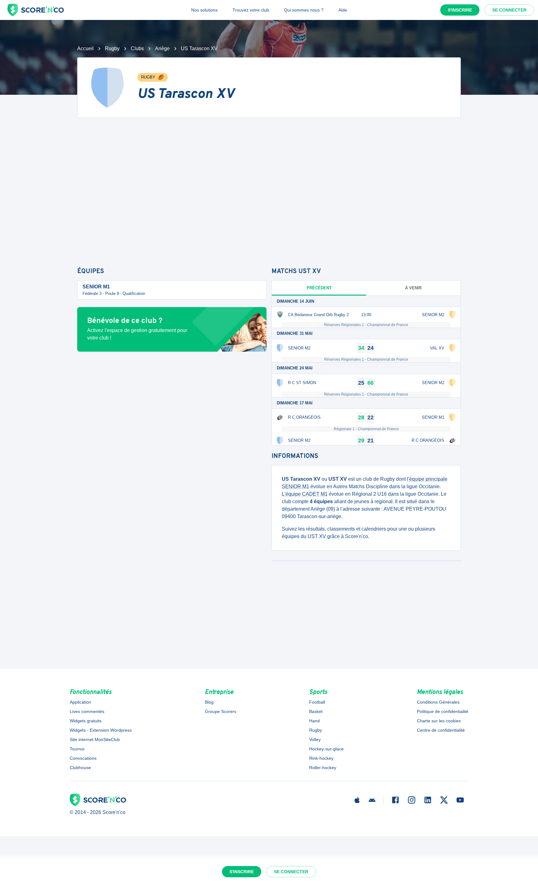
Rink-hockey (321, 758)
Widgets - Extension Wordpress (101, 730)
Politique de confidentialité (442, 711)
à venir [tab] (413, 288)
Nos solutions (204, 9)
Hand (314, 720)
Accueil (85, 48)
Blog (209, 702)
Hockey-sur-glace (326, 748)
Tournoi (77, 748)
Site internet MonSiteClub (95, 739)
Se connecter (509, 9)
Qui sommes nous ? (303, 9)
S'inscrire (460, 9)
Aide (342, 9)
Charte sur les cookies (439, 720)
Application (80, 702)
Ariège (162, 48)
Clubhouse (80, 767)
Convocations (83, 758)
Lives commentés (87, 711)
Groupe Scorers (220, 711)
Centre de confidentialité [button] (441, 730)
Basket (316, 711)
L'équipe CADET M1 (305, 494)
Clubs (137, 48)
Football (317, 702)
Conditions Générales (438, 702)
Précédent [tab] (319, 288)
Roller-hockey (322, 767)
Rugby (112, 48)
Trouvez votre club (251, 9)
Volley (315, 739)
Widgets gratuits (85, 720)
